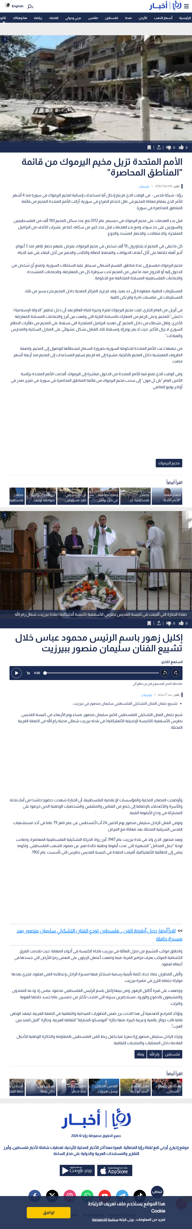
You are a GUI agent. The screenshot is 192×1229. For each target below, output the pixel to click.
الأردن (143, 18)
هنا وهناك (20, 18)
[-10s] (164, 673)
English (18, 6)
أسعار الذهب (163, 18)
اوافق (48, 1212)
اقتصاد (53, 18)
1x (28, 673)
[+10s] (176, 673)
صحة (128, 18)
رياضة (38, 18)
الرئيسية (185, 18)
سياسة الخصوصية (105, 1220)
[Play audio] (16, 673)
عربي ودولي (73, 18)
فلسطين (111, 18)
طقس (93, 18)
